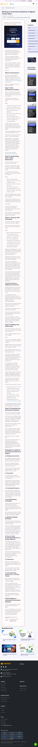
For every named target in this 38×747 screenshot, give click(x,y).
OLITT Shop (17, 349)
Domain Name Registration (32, 76)
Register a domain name (12, 386)
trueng (5, 16)
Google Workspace (4, 699)
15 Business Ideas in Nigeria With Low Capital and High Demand (27, 639)
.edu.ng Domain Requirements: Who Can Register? (32, 113)
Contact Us (3, 712)
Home (3, 7)
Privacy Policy (3, 720)
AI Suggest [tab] (13, 39)
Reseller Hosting (22, 690)
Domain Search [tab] (8, 39)
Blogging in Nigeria (20, 17)
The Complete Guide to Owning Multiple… (31, 81)
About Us (2, 708)
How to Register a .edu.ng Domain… (31, 129)
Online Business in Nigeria (9, 7)
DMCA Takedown (4, 723)
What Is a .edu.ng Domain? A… (32, 99)
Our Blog (2, 710)
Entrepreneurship (27, 17)
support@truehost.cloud (6, 676)
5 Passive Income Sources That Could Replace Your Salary (27, 654)
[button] (12, 4)
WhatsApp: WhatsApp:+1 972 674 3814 (9, 674)
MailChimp (7, 505)
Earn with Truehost (23, 688)
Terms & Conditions (4, 719)
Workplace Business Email (5, 697)
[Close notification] (36, 1)
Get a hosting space (11, 394)
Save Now (30, 0)
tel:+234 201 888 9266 (6, 672)
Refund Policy (3, 722)
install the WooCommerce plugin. (14, 400)
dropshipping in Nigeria (10, 153)
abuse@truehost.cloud (7, 725)
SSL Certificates (3, 701)
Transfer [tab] (17, 38)
